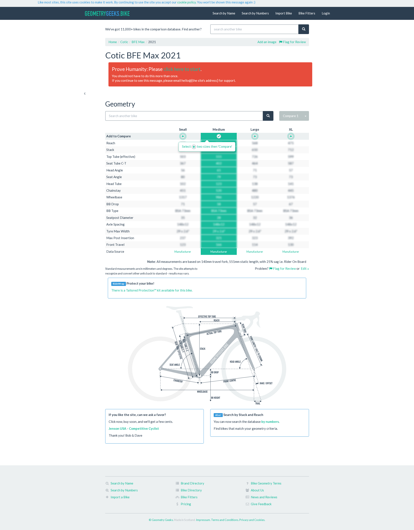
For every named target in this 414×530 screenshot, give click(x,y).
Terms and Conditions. (225, 520)
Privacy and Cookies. (252, 520)
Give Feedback (261, 504)
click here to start (182, 69)
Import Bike (283, 13)
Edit (304, 268)
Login (326, 13)
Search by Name (224, 13)
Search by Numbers (255, 13)
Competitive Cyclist (144, 428)
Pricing (186, 504)
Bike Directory (191, 490)
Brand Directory (192, 483)
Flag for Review (294, 42)
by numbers (270, 421)
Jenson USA (117, 428)
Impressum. (203, 520)
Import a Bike (120, 497)
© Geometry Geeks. (161, 520)
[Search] (303, 29)
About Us (257, 490)
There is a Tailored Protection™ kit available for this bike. (152, 290)
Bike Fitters (306, 13)
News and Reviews (264, 497)
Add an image (266, 42)
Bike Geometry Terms (266, 483)
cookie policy (186, 2)
